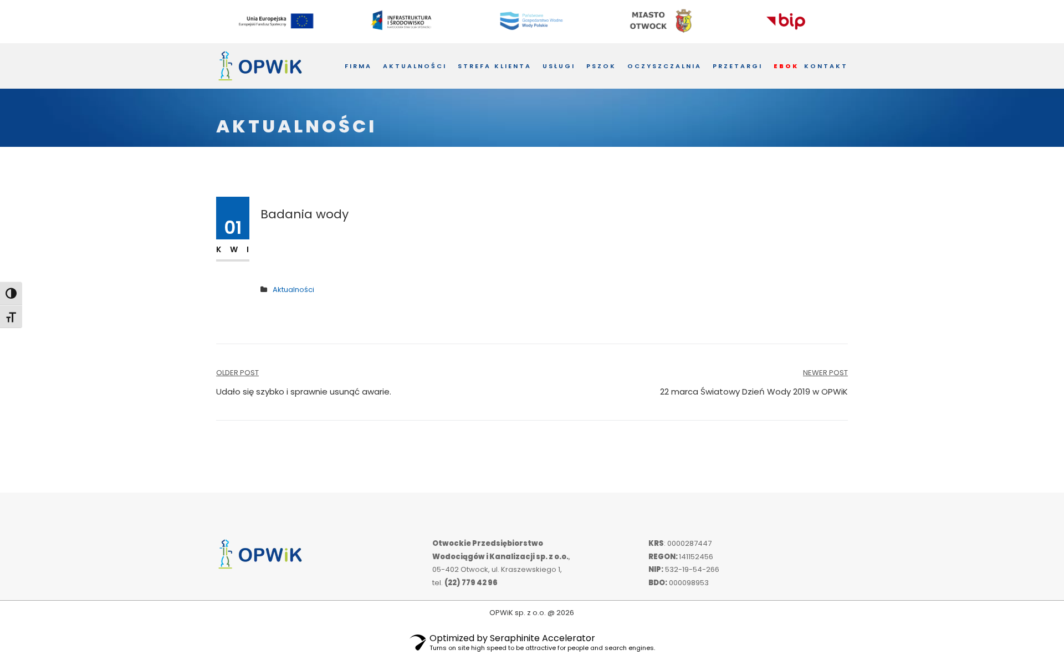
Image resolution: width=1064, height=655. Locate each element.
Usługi (559, 66)
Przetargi (738, 66)
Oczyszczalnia (664, 66)
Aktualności (415, 66)
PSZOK (601, 66)
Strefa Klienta (494, 66)
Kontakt (826, 66)
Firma (358, 66)
